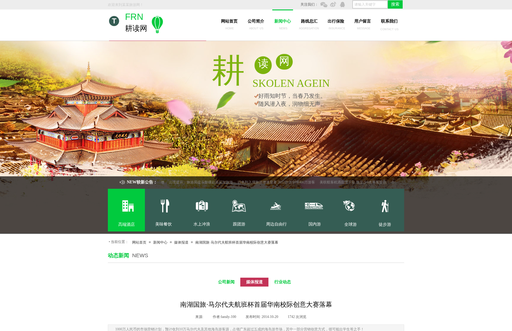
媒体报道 (181, 242)
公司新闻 (226, 282)
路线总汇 (309, 21)
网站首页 (229, 21)
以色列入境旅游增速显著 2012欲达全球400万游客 (268, 182)
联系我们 (389, 21)
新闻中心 (282, 21)
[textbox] (370, 4)
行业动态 (282, 282)
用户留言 (362, 21)
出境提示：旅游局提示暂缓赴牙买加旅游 (193, 182)
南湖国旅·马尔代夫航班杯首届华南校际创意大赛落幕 (236, 242)
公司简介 (256, 21)
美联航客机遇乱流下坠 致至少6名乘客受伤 (345, 182)
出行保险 (336, 21)
